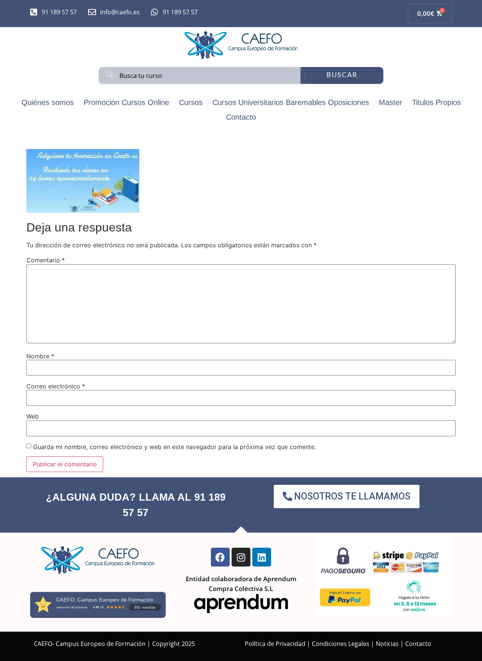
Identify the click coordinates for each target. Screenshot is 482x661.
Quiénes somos (47, 102)
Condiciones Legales (340, 644)
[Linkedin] (261, 557)
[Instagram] (241, 557)
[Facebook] (220, 557)
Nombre (40, 356)
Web (32, 416)
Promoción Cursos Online (126, 102)
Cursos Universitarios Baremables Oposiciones (290, 102)
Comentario (45, 260)
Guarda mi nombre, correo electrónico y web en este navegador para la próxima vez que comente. (174, 447)
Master (390, 102)
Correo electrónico (55, 386)
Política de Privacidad (275, 644)
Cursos (191, 102)
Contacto (241, 117)
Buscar (341, 75)
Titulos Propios (436, 102)
